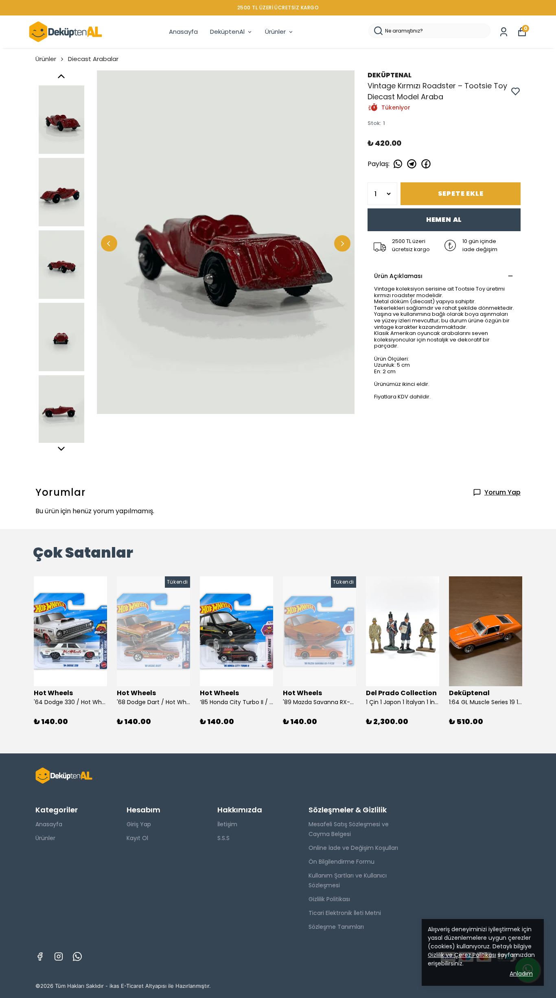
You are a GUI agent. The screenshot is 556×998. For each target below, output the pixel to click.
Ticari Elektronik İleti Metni (345, 913)
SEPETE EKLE (461, 193)
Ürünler (275, 31)
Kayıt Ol (137, 838)
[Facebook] (39, 956)
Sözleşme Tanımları (336, 927)
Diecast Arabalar (93, 59)
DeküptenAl (227, 31)
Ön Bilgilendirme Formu (341, 862)
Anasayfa (183, 31)
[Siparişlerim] (504, 32)
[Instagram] (58, 956)
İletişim (227, 824)
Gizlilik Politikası (329, 899)
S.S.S (223, 838)
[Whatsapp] (77, 956)
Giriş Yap (139, 824)
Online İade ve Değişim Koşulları (353, 848)
